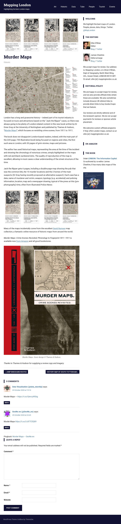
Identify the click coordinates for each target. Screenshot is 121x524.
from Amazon (22, 241)
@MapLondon (89, 30)
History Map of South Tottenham (62, 372)
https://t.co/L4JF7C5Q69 (25, 421)
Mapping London (17, 5)
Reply (7, 403)
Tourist (102, 7)
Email (7, 493)
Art (55, 7)
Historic (64, 7)
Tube (82, 7)
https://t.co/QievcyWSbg (27, 396)
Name (7, 485)
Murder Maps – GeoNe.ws (23, 436)
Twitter (99, 49)
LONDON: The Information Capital (102, 158)
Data (74, 7)
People (92, 7)
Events (112, 7)
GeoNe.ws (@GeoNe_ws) (23, 412)
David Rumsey (59, 228)
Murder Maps (10, 130)
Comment (8, 451)
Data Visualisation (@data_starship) (27, 387)
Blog (93, 49)
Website (7, 500)
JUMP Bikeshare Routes (16, 372)
